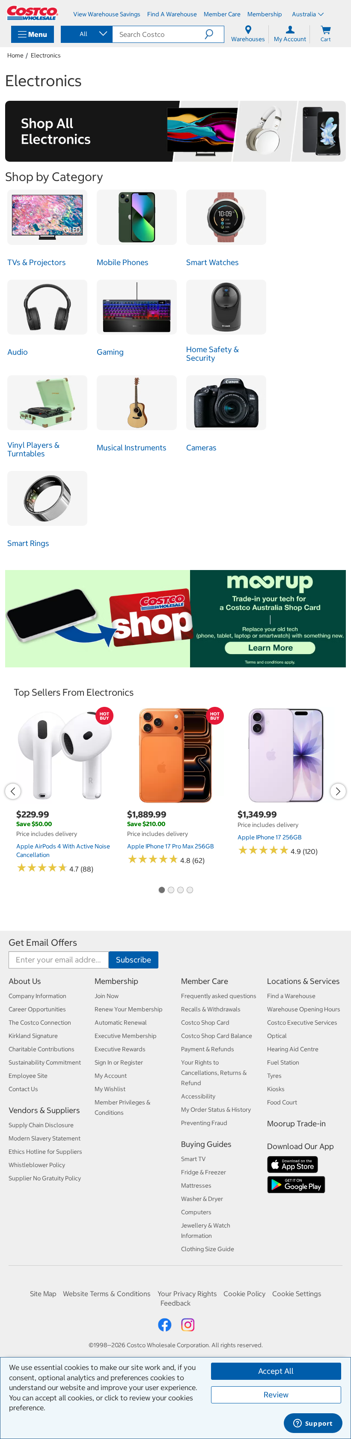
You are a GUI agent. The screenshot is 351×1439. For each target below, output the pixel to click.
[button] (214, 34)
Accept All (276, 1371)
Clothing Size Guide (207, 1249)
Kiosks (276, 1089)
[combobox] (86, 34)
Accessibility (198, 1096)
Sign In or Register (119, 1062)
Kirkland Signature (33, 1036)
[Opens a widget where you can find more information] (312, 1424)
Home (15, 55)
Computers (196, 1212)
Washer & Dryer (202, 1199)
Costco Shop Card (205, 1022)
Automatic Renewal (121, 1022)
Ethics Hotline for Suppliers (45, 1151)
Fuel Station (283, 1062)
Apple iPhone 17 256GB (270, 837)
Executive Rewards (120, 1049)
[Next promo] (338, 791)
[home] (32, 13)
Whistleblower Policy (37, 1165)
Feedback (175, 1303)
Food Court (282, 1102)
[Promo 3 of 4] (180, 890)
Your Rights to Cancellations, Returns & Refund (214, 1073)
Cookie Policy (244, 1293)
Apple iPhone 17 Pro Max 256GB (170, 846)
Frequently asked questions (218, 996)
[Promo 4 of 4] (189, 890)
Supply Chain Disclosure (41, 1125)
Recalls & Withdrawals (211, 1009)
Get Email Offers (43, 942)
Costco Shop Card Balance (216, 1036)
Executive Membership (126, 1036)
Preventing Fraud (204, 1123)
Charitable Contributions (41, 1049)
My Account (111, 1076)
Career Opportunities (37, 1009)
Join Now (107, 996)
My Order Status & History (216, 1109)
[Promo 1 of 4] (161, 890)
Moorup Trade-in (296, 1123)
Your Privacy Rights (187, 1293)
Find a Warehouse (291, 996)
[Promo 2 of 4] (170, 890)
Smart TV (193, 1159)
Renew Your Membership (129, 1009)
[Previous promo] (13, 791)
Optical (277, 1036)
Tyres (274, 1076)
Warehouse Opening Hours (303, 1009)
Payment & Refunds (207, 1049)
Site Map (43, 1293)
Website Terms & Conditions (107, 1293)
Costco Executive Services (302, 1022)
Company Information (37, 996)
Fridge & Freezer (203, 1172)
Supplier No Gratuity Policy (45, 1178)
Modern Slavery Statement (44, 1138)
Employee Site (28, 1076)
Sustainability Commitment (45, 1062)
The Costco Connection (40, 1022)
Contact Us (23, 1089)
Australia (304, 14)
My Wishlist (110, 1089)
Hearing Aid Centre (292, 1049)
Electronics (46, 55)
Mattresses (196, 1185)
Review (276, 1395)
